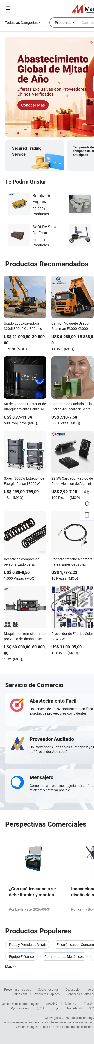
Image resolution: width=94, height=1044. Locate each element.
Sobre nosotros (48, 989)
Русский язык (20, 1008)
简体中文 (52, 1004)
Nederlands (75, 1008)
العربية (56, 1008)
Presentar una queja (17, 989)
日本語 (88, 1004)
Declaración (73, 989)
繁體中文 (71, 1004)
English (34, 1004)
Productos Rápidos (47, 994)
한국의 (40, 1008)
